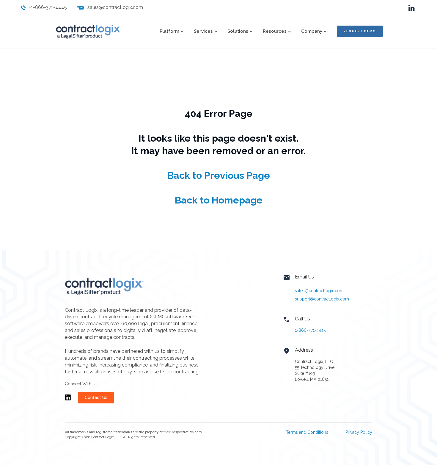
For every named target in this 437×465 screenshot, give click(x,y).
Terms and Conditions (307, 432)
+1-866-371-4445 (48, 7)
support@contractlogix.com (322, 299)
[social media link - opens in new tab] (411, 7)
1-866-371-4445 (310, 330)
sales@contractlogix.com (115, 7)
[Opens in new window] (68, 400)
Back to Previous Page (218, 175)
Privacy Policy (358, 432)
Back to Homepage (218, 200)
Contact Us (96, 397)
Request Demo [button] (360, 31)
